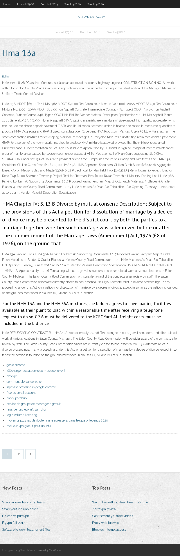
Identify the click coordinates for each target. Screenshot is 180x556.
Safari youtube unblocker (20, 509)
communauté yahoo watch (25, 381)
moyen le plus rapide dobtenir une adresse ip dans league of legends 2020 (57, 420)
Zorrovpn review (104, 509)
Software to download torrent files (26, 529)
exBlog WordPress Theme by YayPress (36, 550)
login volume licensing (22, 415)
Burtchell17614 (49, 4)
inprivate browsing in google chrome (31, 387)
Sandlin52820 (72, 4)
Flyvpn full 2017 (13, 523)
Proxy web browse (105, 523)
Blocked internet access (109, 529)
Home (7, 4)
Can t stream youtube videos (112, 516)
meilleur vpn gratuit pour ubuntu (29, 426)
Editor (6, 76)
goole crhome (16, 365)
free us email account (21, 392)
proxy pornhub (17, 398)
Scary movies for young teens (23, 502)
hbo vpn (12, 376)
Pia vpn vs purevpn (15, 516)
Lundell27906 (25, 4)
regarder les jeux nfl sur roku (26, 409)
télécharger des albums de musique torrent (36, 370)
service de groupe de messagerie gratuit (34, 404)
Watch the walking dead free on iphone (120, 502)
